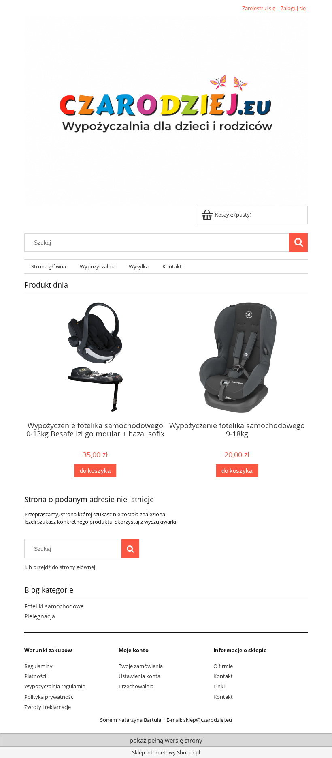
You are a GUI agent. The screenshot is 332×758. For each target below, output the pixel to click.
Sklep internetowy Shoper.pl (166, 752)
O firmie (223, 666)
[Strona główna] (166, 109)
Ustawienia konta (139, 676)
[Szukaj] (298, 242)
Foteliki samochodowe (54, 606)
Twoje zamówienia (141, 666)
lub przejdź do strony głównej (59, 567)
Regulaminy (38, 666)
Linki (219, 686)
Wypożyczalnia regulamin (54, 686)
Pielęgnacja (39, 616)
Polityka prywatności (49, 696)
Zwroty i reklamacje (47, 707)
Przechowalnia (136, 686)
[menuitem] (48, 267)
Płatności (35, 676)
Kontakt (223, 676)
